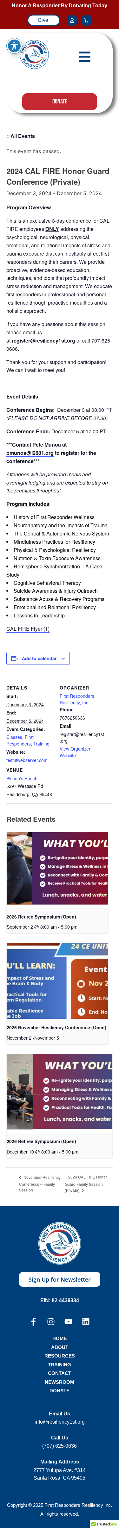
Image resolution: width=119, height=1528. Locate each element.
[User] (72, 20)
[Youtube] (68, 1322)
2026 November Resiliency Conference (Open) (56, 1027)
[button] (85, 56)
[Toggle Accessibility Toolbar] (14, 45)
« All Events (20, 135)
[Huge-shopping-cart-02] (86, 20)
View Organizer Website (75, 751)
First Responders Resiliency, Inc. (77, 699)
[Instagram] (51, 1322)
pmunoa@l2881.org (30, 452)
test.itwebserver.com (27, 760)
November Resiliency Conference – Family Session (40, 1183)
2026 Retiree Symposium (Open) (41, 916)
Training (41, 743)
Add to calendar (39, 658)
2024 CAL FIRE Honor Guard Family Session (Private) (86, 1183)
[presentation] (57, 870)
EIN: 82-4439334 (59, 1300)
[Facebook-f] (33, 1322)
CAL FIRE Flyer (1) (28, 628)
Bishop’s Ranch (21, 778)
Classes (14, 737)
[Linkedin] (86, 1322)
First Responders (20, 740)
